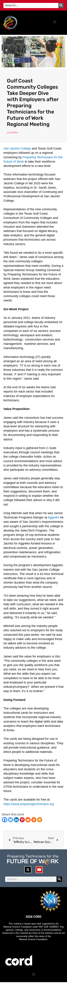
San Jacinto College (17, 148)
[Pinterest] (22, 819)
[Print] (33, 819)
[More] (39, 819)
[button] (54, 22)
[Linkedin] (16, 819)
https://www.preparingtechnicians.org (28, 804)
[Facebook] (4, 819)
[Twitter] (10, 819)
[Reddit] (28, 819)
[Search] (61, 5)
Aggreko (53, 517)
